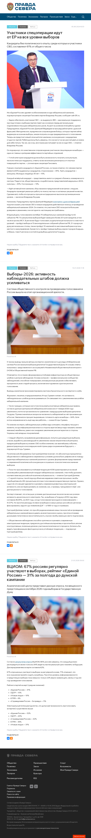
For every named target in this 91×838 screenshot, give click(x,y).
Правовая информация (16, 797)
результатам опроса (23, 662)
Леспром (44, 17)
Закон (67, 17)
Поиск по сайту (13, 794)
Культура (38, 773)
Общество (11, 17)
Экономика (33, 17)
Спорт (63, 763)
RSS (35, 778)
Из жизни (38, 770)
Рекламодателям (14, 778)
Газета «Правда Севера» (16, 786)
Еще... (73, 17)
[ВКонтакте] (8, 253)
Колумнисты (65, 766)
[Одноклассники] (11, 253)
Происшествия (56, 17)
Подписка (11, 788)
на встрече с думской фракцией (66, 202)
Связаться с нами (14, 791)
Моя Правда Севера (69, 770)
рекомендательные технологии (48, 828)
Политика (22, 17)
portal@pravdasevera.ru (27, 819)
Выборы (32, 26)
